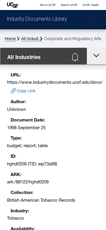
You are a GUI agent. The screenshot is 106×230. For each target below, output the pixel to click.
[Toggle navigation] (90, 19)
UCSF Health (90, 5)
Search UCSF (69, 5)
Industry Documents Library (37, 19)
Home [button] (10, 39)
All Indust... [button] (31, 39)
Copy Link (26, 91)
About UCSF (48, 5)
